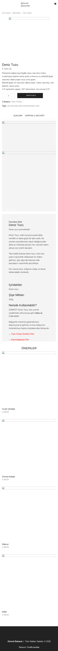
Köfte (4, 612)
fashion (32, 106)
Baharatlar (17, 13)
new (37, 106)
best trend (23, 106)
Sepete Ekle (31, 95)
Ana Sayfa (6, 13)
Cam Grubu (27, 13)
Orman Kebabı (8, 477)
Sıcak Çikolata (8, 409)
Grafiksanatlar (33, 647)
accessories (12, 106)
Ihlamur (5, 544)
